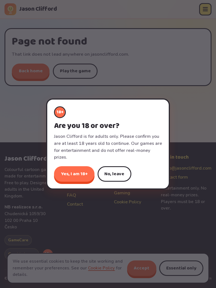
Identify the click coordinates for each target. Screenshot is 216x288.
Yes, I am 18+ (74, 174)
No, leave (114, 174)
